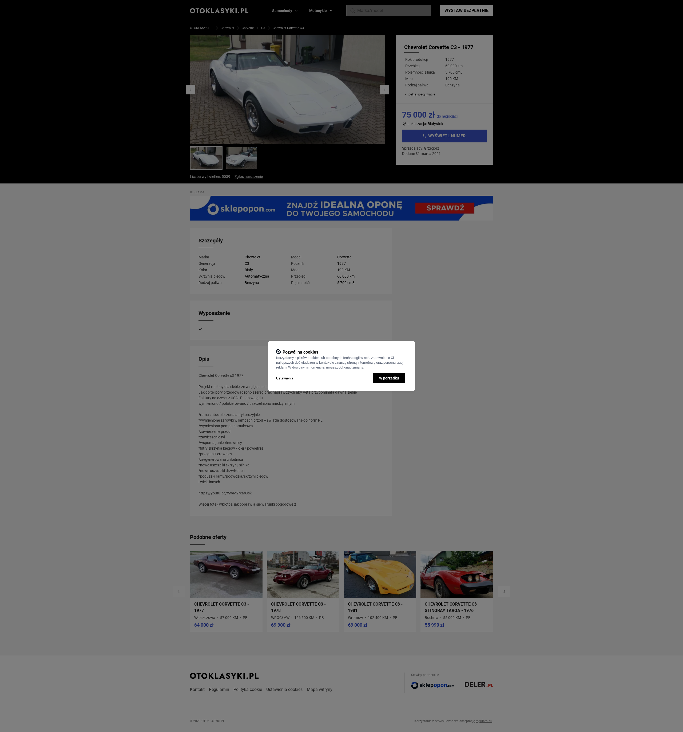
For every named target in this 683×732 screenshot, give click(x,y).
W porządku (389, 378)
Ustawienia (284, 378)
